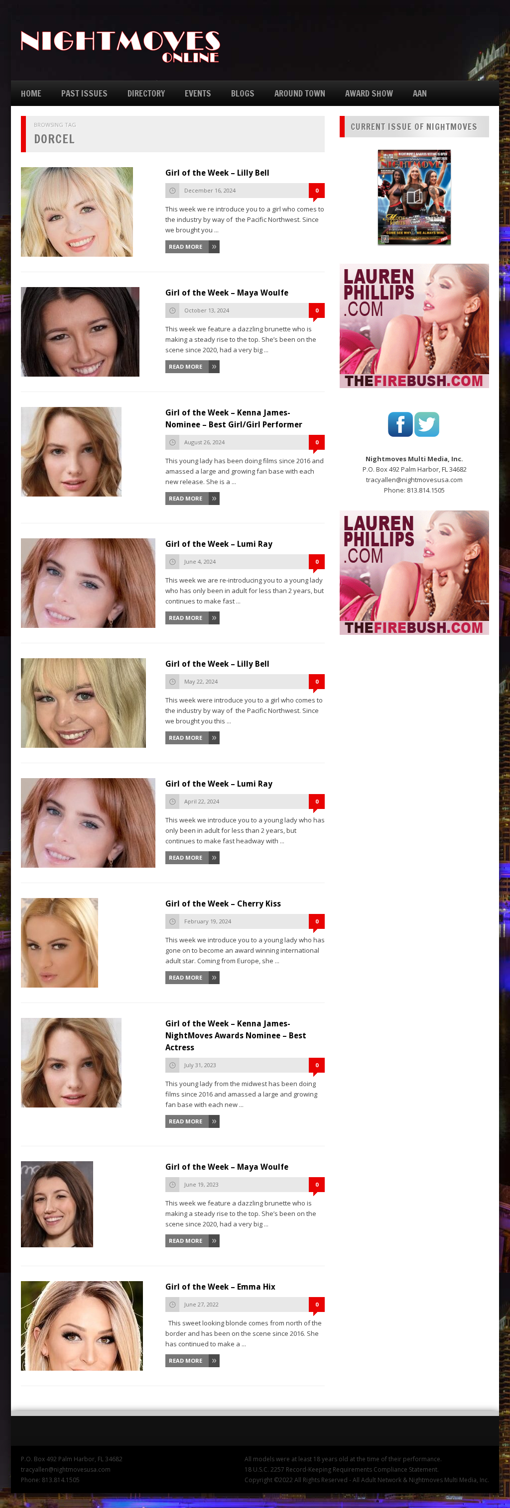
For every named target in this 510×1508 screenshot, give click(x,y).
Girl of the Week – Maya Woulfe (226, 293)
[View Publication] (414, 197)
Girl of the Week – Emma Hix (220, 1287)
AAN (420, 93)
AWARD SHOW (369, 93)
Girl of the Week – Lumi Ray (218, 544)
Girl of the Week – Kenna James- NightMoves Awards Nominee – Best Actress (235, 1035)
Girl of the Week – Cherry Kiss (223, 903)
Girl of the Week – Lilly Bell (217, 173)
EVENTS (198, 93)
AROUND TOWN (299, 93)
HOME (31, 93)
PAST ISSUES (84, 93)
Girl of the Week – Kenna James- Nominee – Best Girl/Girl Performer (233, 418)
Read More (185, 246)
